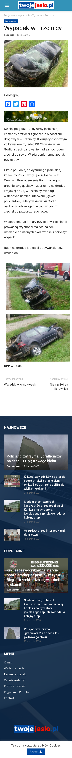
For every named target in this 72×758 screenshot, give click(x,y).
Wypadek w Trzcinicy (33, 28)
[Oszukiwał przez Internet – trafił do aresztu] (12, 535)
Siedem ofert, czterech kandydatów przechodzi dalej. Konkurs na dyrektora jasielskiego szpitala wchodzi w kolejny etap (44, 509)
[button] (6, 5)
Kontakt (9, 698)
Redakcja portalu (15, 674)
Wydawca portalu (15, 668)
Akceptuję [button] (36, 751)
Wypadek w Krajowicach (20, 384)
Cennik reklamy (14, 680)
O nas (8, 662)
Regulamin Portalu (16, 692)
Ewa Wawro (13, 466)
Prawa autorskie (14, 686)
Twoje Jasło (10, 15)
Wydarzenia (24, 15)
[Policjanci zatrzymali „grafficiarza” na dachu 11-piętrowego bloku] (36, 452)
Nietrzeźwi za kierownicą (59, 386)
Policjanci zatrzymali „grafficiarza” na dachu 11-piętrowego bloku (41, 633)
